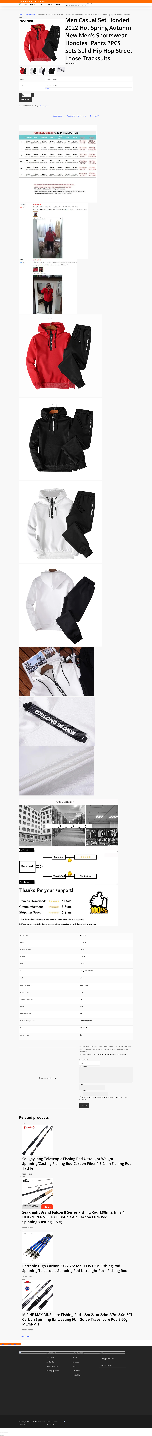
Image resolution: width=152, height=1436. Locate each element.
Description (57, 116)
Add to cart (25, 99)
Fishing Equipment (52, 1366)
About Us (76, 1362)
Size (21, 85)
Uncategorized (30, 15)
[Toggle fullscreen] (5, 1432)
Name (82, 1084)
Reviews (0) (94, 116)
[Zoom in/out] (7, 1432)
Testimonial (76, 1371)
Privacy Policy (51, 1424)
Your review (84, 1066)
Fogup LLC (24, 1424)
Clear (47, 89)
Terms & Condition (52, 1422)
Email (85, 1091)
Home (21, 15)
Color (22, 79)
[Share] (3, 1432)
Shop (74, 1366)
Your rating (83, 1060)
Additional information (76, 116)
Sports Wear (50, 1358)
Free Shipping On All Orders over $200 (32, 1)
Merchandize (50, 1362)
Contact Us (76, 1375)
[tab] (57, 115)
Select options (25, 1336)
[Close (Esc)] (1, 1432)
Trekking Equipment (52, 1371)
